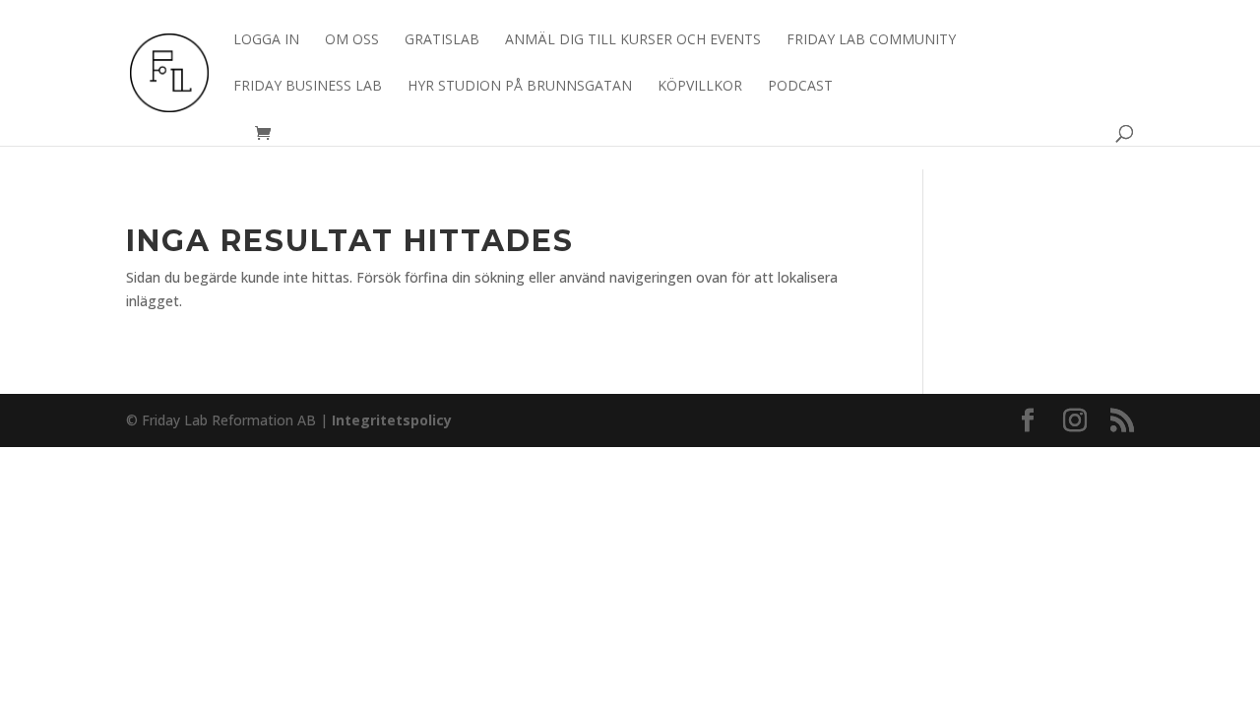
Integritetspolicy (392, 420)
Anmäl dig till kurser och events (633, 40)
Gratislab (442, 40)
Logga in (266, 40)
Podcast (800, 87)
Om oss (352, 40)
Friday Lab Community (871, 40)
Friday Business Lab (307, 87)
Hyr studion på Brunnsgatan (520, 87)
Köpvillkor (700, 87)
